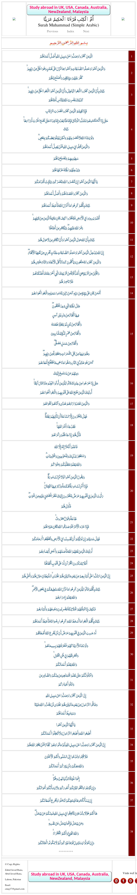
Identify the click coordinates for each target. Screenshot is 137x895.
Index (70, 31)
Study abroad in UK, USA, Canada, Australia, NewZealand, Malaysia (69, 10)
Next (86, 31)
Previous (52, 31)
